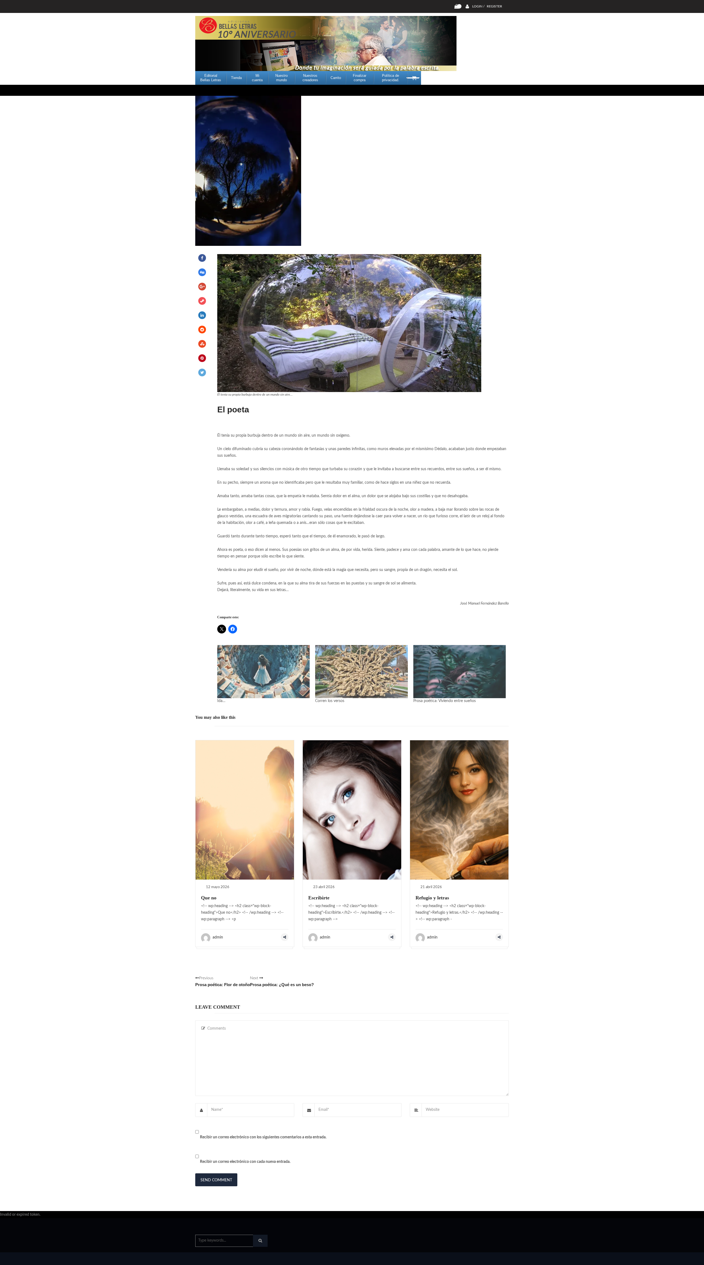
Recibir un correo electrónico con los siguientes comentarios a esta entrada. (263, 1137)
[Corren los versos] (361, 671)
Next (282, 981)
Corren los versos (329, 701)
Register (494, 6)
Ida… (221, 701)
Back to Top (486, 1258)
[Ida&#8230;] (263, 671)
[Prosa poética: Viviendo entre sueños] (459, 671)
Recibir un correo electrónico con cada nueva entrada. (245, 1162)
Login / (478, 6)
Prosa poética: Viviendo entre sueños (444, 701)
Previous (222, 981)
